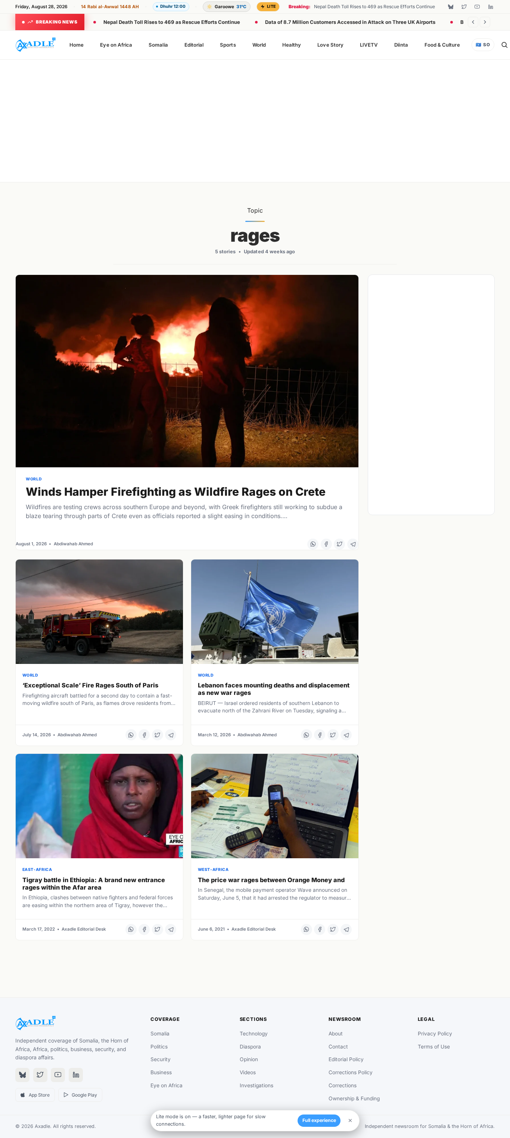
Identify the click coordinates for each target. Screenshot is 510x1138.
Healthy (291, 45)
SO (483, 44)
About (336, 1034)
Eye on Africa (116, 45)
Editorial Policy (346, 1059)
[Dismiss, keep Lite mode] (350, 1120)
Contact (338, 1047)
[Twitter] (464, 7)
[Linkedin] (490, 7)
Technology (254, 1034)
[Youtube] (477, 7)
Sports (228, 45)
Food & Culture (442, 45)
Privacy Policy (435, 1034)
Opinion (249, 1059)
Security (160, 1059)
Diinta (401, 45)
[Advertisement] (255, 119)
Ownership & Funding (354, 1098)
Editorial (194, 45)
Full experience (319, 1120)
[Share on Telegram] (352, 544)
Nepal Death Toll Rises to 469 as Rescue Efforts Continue (171, 22)
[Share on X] (339, 544)
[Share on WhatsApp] (312, 544)
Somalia (158, 45)
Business (161, 1072)
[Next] (485, 22)
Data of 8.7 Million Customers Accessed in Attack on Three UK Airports (350, 22)
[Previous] (473, 22)
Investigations (256, 1085)
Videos (248, 1072)
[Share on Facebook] (326, 544)
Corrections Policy (351, 1072)
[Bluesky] (451, 7)
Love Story (330, 45)
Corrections (343, 1085)
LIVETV (369, 45)
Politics (159, 1047)
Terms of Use (434, 1047)
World (259, 45)
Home (76, 45)
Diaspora (250, 1047)
